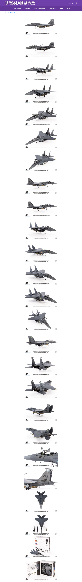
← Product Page (11, 13)
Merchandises (39, 8)
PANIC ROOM (65, 8)
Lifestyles (52, 8)
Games (27, 8)
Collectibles (16, 8)
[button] (76, 3)
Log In (70, 3)
